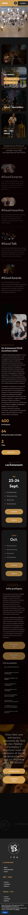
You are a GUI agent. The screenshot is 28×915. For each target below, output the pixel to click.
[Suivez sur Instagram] (14, 857)
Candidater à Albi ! (14, 771)
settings (17, 909)
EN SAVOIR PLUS (11, 452)
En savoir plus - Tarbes (11, 79)
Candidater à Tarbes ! (14, 780)
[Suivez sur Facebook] (11, 857)
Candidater (23, 3)
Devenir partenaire (8, 869)
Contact (6, 871)
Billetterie (14, 520)
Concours (6, 882)
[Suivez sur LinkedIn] (17, 857)
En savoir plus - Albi (11, 82)
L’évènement (7, 884)
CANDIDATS (9, 55)
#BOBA (7, 104)
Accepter (5, 912)
